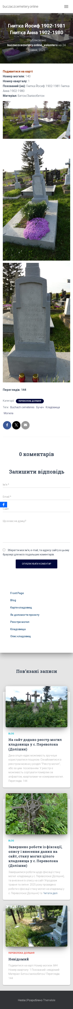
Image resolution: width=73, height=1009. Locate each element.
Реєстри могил (19, 621)
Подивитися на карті (18, 71)
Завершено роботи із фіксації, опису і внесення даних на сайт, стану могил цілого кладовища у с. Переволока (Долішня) (35, 856)
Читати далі (50, 893)
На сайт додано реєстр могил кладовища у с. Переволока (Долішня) (35, 744)
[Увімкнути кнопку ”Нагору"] (65, 1001)
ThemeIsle (49, 1000)
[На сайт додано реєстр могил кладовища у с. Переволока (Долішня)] (36, 706)
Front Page (17, 593)
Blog (13, 600)
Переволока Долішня (30, 401)
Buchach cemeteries (22, 407)
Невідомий (18, 959)
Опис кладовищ (20, 636)
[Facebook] (3, 504)
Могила (8, 413)
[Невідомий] (36, 925)
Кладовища (53, 407)
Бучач (40, 407)
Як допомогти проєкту (24, 614)
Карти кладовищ (21, 607)
